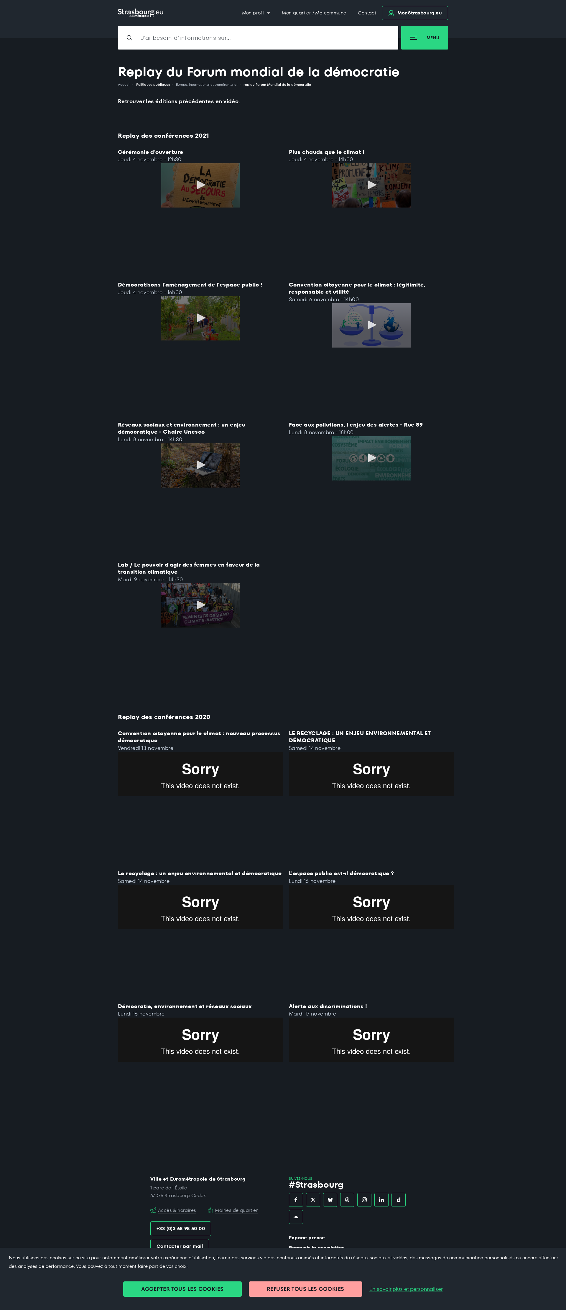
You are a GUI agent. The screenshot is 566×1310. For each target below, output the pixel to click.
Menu (433, 38)
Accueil (124, 85)
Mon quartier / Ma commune (314, 12)
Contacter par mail (180, 1246)
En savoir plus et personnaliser (406, 1289)
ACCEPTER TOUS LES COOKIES (182, 1289)
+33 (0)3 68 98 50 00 (181, 1228)
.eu (419, 12)
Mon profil (254, 12)
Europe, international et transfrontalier (207, 85)
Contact (367, 12)
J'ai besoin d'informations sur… (186, 38)
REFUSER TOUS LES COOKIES (305, 1289)
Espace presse (307, 1237)
